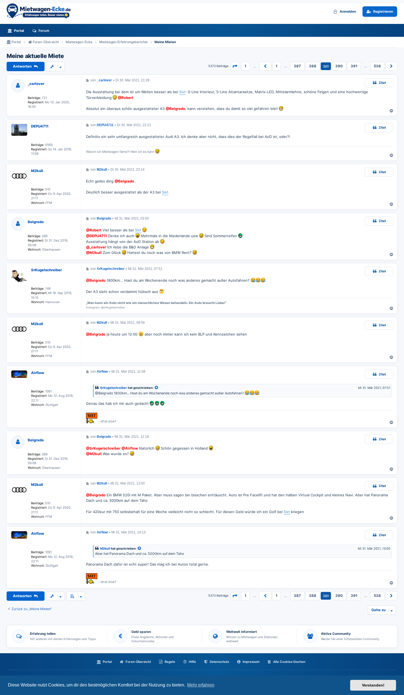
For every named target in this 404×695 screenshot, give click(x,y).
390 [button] (339, 66)
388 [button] (312, 66)
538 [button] (377, 66)
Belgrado (36, 222)
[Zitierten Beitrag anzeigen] (156, 388)
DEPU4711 (39, 126)
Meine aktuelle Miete (35, 56)
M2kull (37, 170)
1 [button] (245, 66)
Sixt (182, 92)
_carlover (36, 83)
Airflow (37, 372)
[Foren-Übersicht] (41, 10)
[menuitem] (17, 30)
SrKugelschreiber (46, 270)
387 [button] (297, 66)
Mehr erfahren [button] (200, 685)
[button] (235, 66)
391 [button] (354, 66)
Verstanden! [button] (373, 685)
